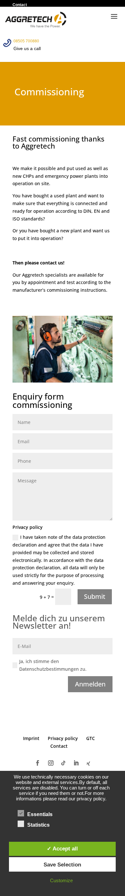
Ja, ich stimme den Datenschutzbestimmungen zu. (53, 665)
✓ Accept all (62, 848)
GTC (90, 738)
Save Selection (62, 864)
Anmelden (90, 684)
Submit (94, 596)
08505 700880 (26, 41)
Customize (61, 880)
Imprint (31, 738)
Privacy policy (63, 738)
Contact (20, 5)
